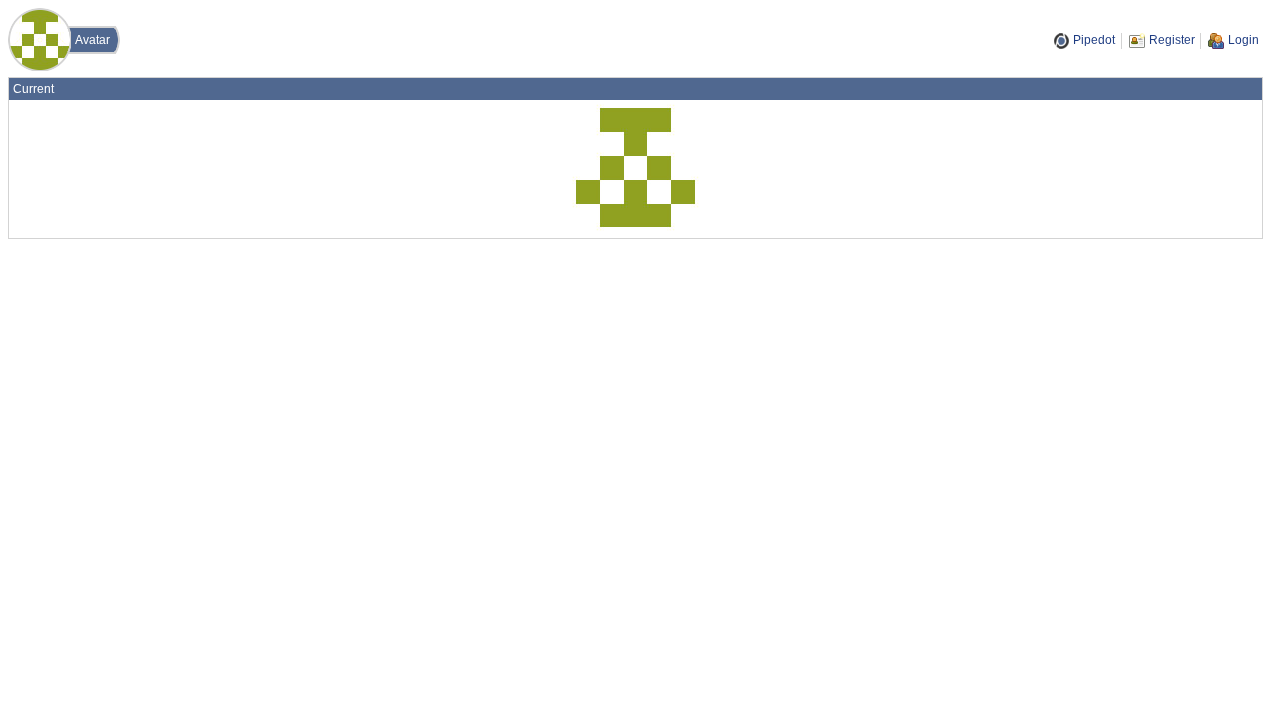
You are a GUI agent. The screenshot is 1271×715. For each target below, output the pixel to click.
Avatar (92, 40)
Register (1172, 40)
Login (1243, 40)
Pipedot (1094, 40)
